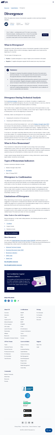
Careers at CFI (7, 319)
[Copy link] (18, 301)
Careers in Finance (25, 344)
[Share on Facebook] (9, 301)
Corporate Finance (8, 347)
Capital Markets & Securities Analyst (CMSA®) (23, 240)
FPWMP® (23, 324)
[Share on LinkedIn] (5, 301)
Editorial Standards (8, 322)
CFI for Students (7, 324)
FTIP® (22, 326)
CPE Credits (7, 326)
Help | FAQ (39, 344)
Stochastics (9, 170)
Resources (6, 379)
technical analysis (12, 101)
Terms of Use (25, 426)
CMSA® (22, 317)
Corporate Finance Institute (4, 2)
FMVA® (22, 312)
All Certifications (24, 328)
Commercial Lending (25, 353)
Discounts (39, 319)
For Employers (7, 353)
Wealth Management (25, 365)
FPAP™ (22, 315)
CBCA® (22, 319)
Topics (22, 333)
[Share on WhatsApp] (15, 301)
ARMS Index (9, 255)
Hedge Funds (24, 360)
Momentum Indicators (11, 252)
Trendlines (9, 223)
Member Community (8, 374)
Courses (22, 338)
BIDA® (22, 322)
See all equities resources (11, 261)
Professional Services (9, 351)
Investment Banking (25, 349)
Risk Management (24, 356)
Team (5, 317)
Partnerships (7, 331)
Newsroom (6, 335)
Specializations (24, 335)
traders (30, 137)
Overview (6, 312)
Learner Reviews (8, 328)
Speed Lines (9, 258)
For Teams (39, 317)
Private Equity (24, 363)
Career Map (23, 367)
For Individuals (40, 312)
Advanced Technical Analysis (13, 247)
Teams (5, 344)
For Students (39, 315)
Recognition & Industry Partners (11, 338)
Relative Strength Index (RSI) (41, 124)
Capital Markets (24, 351)
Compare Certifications (26, 331)
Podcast (6, 381)
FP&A (22, 347)
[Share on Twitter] (12, 301)
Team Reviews (7, 358)
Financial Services (8, 349)
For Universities (7, 356)
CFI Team (12, 24)
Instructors (6, 315)
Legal (38, 347)
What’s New (7, 376)
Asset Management (25, 358)
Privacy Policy (18, 426)
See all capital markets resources (13, 265)
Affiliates (6, 333)
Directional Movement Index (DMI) (15, 250)
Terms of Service (33, 426)
